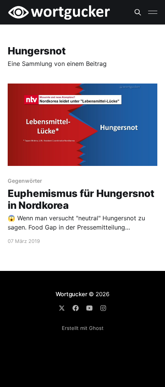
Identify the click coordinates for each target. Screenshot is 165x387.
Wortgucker (71, 294)
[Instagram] (103, 308)
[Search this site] (138, 12)
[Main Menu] (152, 12)
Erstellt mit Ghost (83, 328)
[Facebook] (76, 308)
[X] (62, 308)
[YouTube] (89, 308)
